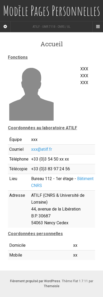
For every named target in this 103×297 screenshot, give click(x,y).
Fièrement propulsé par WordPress (35, 281)
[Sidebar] (5, 26)
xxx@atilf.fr (41, 149)
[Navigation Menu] (97, 26)
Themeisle (51, 286)
